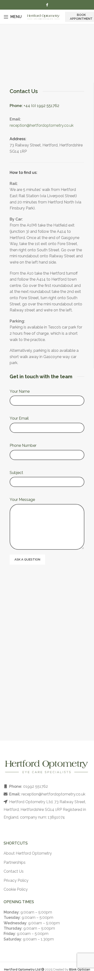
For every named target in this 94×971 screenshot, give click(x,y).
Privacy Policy (16, 880)
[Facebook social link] (47, 5)
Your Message (22, 499)
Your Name (20, 391)
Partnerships (15, 862)
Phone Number (23, 445)
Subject (16, 472)
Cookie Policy (16, 889)
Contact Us (14, 871)
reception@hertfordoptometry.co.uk (42, 125)
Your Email (19, 418)
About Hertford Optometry (28, 853)
